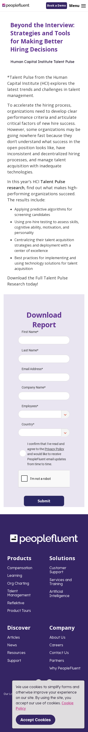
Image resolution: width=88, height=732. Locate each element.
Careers (56, 645)
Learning (14, 575)
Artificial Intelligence (59, 593)
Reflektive (15, 603)
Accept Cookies (35, 720)
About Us (57, 637)
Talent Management (18, 593)
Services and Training (60, 581)
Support (14, 660)
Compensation (19, 568)
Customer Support (57, 570)
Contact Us (59, 652)
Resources (16, 652)
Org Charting (18, 583)
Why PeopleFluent (64, 668)
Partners (56, 660)
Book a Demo (56, 5)
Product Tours (19, 610)
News (12, 645)
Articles (13, 637)
